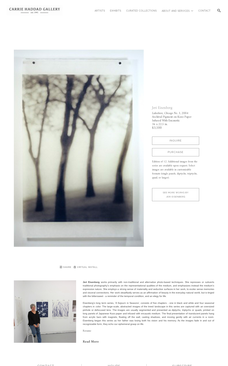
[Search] (219, 10)
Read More (91, 342)
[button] (177, 11)
